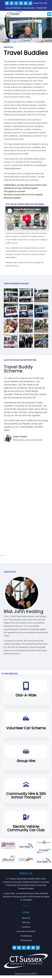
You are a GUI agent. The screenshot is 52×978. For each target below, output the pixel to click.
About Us (26, 918)
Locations (26, 927)
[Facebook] (7, 3)
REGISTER (41, 8)
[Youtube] (26, 3)
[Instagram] (16, 3)
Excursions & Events (26, 931)
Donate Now (26, 940)
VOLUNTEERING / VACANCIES (20, 8)
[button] (49, 14)
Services (26, 922)
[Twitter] (12, 3)
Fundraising (26, 936)
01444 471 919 (40, 3)
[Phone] (30, 3)
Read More (26, 906)
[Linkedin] (21, 3)
